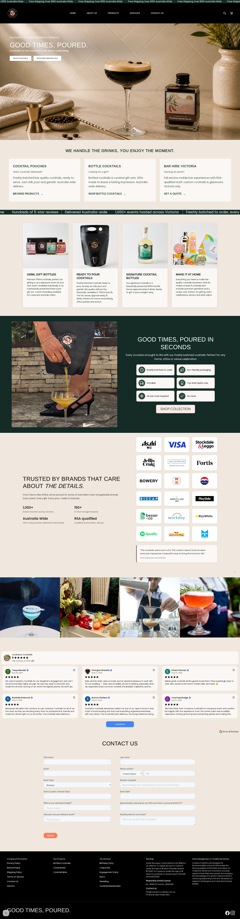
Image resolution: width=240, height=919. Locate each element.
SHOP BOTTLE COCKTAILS (107, 194)
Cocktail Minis (60, 872)
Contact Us (12, 881)
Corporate (105, 867)
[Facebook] (226, 909)
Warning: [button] (150, 859)
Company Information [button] (17, 859)
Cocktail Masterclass (110, 886)
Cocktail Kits (59, 867)
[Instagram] (232, 909)
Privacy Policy (13, 863)
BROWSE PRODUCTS (28, 194)
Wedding (104, 881)
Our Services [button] (105, 859)
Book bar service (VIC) (47, 58)
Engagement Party (109, 872)
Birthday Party (107, 863)
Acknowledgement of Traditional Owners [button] (210, 859)
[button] (113, 13)
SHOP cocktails (20, 58)
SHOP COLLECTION (176, 409)
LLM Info (11, 886)
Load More (120, 724)
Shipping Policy (14, 872)
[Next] (234, 572)
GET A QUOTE (175, 194)
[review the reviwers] (74, 670)
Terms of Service (15, 876)
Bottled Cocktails (62, 863)
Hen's (102, 876)
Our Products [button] (59, 859)
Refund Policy (13, 867)
